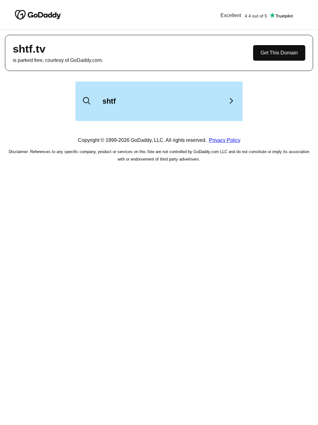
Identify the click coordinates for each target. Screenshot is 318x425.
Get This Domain (279, 52)
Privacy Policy (224, 140)
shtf (109, 101)
